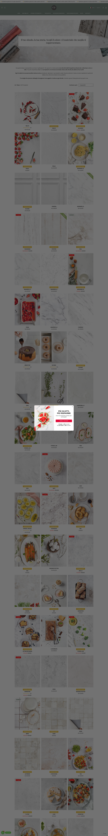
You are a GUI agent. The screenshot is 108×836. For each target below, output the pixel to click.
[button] (72, 406)
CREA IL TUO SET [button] (64, 420)
